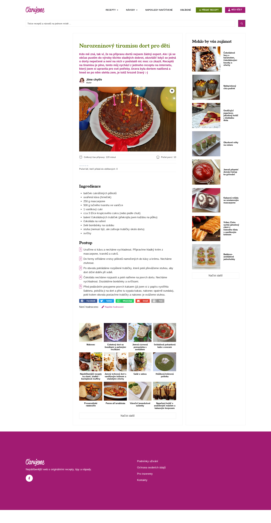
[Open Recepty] (118, 10)
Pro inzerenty (145, 473)
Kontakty (142, 480)
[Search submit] (241, 23)
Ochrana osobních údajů (151, 467)
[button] (88, 301)
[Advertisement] (48, 80)
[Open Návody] (137, 10)
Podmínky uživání (147, 461)
